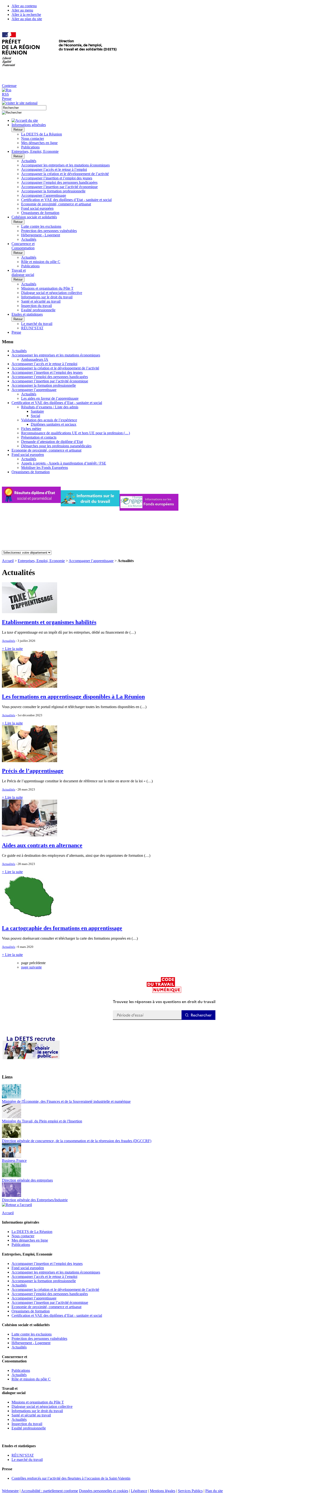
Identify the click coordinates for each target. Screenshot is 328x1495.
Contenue (9, 86)
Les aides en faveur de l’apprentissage (50, 398)
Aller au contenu (24, 6)
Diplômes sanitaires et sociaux (53, 424)
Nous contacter (32, 138)
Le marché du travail (36, 324)
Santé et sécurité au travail (41, 301)
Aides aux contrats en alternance (42, 845)
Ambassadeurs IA (34, 359)
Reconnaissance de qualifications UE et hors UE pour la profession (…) (75, 433)
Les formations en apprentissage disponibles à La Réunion (73, 696)
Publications (30, 147)
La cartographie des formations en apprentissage (62, 928)
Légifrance (139, 1491)
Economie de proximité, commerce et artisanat (56, 204)
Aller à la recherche (26, 14)
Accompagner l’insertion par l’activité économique (59, 187)
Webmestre (10, 1491)
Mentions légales (162, 1491)
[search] (24, 107)
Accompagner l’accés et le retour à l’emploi (54, 169)
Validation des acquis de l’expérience (49, 420)
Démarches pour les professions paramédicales (56, 446)
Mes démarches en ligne (39, 143)
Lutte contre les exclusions (41, 226)
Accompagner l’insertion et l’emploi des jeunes (56, 178)
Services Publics (190, 1491)
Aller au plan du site (27, 19)
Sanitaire (37, 411)
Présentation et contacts (38, 437)
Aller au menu (22, 10)
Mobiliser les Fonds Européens (44, 468)
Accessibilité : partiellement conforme (49, 1491)
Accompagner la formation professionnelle (53, 191)
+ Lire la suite (12, 649)
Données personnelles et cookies (103, 1491)
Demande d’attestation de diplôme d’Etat (52, 442)
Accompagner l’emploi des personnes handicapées (59, 182)
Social (35, 416)
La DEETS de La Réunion (41, 134)
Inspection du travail (36, 306)
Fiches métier (31, 429)
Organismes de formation (40, 213)
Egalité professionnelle (38, 310)
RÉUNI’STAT (32, 328)
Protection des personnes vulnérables (49, 231)
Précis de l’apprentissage (32, 771)
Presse (7, 99)
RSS (5, 94)
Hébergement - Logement (40, 235)
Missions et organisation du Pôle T (47, 288)
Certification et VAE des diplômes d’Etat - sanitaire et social (66, 200)
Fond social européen (37, 208)
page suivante (31, 967)
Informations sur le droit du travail (47, 297)
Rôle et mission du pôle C (40, 262)
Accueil (8, 561)
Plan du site (214, 1491)
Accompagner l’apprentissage (43, 195)
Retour (18, 129)
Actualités (28, 161)
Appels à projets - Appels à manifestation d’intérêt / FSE (63, 463)
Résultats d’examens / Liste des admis (49, 407)
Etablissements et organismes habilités (49, 622)
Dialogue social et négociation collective (51, 293)
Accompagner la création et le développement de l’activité (65, 174)
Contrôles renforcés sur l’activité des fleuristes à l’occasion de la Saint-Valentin (71, 1478)
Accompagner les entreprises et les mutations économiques (65, 165)
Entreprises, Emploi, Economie (41, 561)
